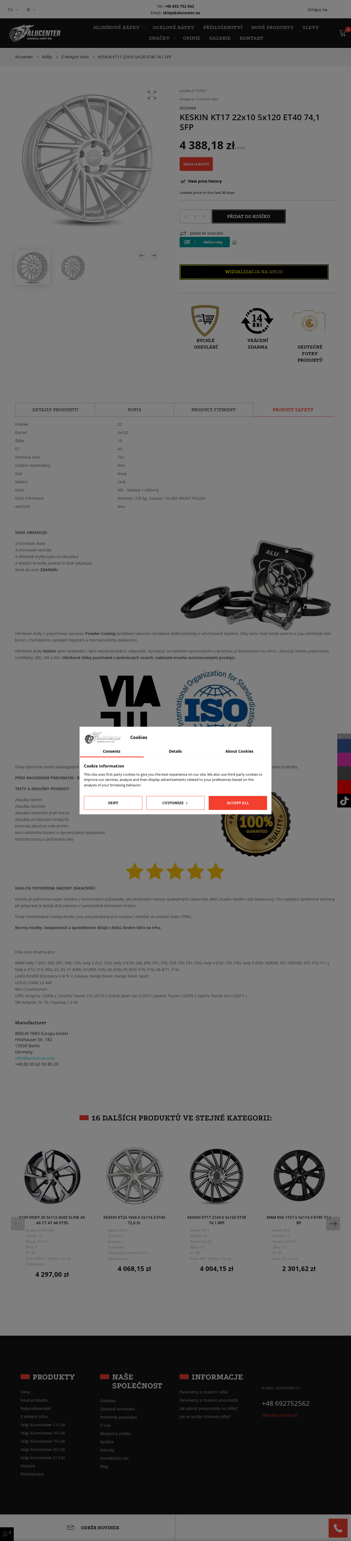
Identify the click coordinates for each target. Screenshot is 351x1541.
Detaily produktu (55, 409)
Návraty (107, 1450)
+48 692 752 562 (179, 6)
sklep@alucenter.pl (279, 1415)
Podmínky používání (118, 1417)
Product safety (293, 409)
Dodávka (108, 1400)
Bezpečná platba (115, 1433)
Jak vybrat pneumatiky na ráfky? (209, 1408)
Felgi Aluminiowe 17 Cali (43, 1424)
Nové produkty (272, 27)
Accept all (238, 803)
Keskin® (188, 108)
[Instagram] (344, 759)
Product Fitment (213, 409)
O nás (105, 1425)
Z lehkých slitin (207, 99)
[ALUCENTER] (37, 32)
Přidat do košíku (248, 216)
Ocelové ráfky (173, 27)
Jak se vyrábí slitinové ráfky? (205, 1416)
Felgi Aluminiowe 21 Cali (43, 1457)
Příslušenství (222, 27)
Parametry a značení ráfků (204, 1392)
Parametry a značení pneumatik (209, 1400)
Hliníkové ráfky (116, 27)
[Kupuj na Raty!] (205, 242)
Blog (104, 1466)
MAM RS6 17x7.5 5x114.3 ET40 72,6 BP (299, 1220)
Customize (173, 803)
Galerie (220, 38)
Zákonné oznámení (117, 1409)
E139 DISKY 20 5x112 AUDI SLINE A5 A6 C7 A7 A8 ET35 (52, 1220)
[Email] (344, 773)
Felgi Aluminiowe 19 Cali (43, 1441)
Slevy (310, 27)
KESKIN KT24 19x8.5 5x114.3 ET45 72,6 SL (134, 1220)
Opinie (191, 38)
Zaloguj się (317, 9)
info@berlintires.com (35, 1058)
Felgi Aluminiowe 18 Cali (43, 1433)
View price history (204, 181)
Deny (113, 803)
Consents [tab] (111, 751)
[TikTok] (344, 800)
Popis (134, 409)
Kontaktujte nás (114, 1458)
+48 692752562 (286, 1403)
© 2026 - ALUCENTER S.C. (281, 1388)
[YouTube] (344, 787)
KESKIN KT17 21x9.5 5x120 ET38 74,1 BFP (216, 1220)
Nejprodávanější (36, 1408)
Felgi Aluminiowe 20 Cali (43, 1449)
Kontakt (252, 38)
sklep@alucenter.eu (181, 12)
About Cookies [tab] (239, 751)
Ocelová (28, 1466)
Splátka (107, 1441)
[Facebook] (344, 746)
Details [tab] (175, 751)
